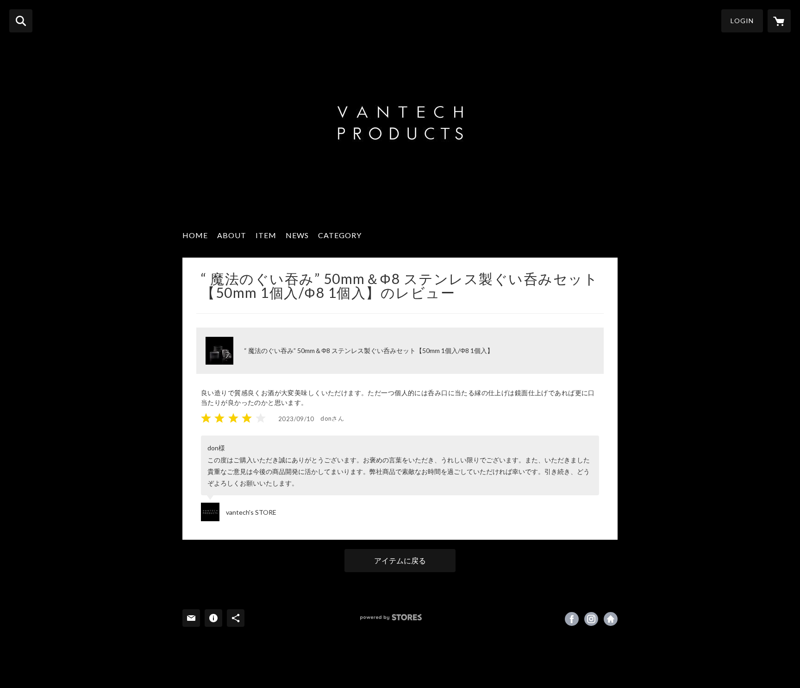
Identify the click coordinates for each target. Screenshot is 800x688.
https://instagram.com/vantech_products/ (591, 619)
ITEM (266, 235)
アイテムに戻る (400, 560)
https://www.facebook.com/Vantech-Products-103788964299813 (572, 619)
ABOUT (231, 235)
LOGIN (742, 21)
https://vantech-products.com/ (611, 619)
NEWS (297, 235)
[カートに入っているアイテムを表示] (779, 20)
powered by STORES (391, 617)
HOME (195, 235)
